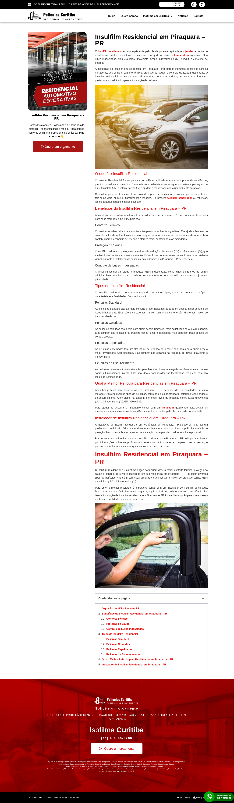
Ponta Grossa (112, 769)
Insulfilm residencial (110, 51)
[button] (203, 598)
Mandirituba (51, 769)
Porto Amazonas (138, 769)
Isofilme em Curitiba (156, 16)
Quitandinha (172, 769)
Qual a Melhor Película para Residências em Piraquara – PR (137, 659)
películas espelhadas (179, 198)
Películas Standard (117, 639)
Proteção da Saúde (117, 623)
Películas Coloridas (118, 644)
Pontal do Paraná (124, 769)
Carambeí (83, 766)
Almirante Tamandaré (70, 764)
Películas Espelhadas (119, 649)
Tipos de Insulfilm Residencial (120, 634)
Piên (90, 769)
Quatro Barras (162, 769)
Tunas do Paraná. (127, 771)
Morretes (67, 769)
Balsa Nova (99, 764)
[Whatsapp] (194, 4)
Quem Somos (129, 16)
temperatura (181, 55)
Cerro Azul (98, 766)
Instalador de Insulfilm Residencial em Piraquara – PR (134, 664)
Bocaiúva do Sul (117, 764)
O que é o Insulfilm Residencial (120, 608)
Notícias (183, 16)
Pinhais (95, 769)
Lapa (165, 766)
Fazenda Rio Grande (126, 766)
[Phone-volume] (202, 4)
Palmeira (75, 769)
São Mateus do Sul (112, 771)
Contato (198, 16)
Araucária (90, 764)
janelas (189, 51)
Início (111, 16)
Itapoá (160, 766)
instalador (168, 407)
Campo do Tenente (150, 764)
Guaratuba (145, 766)
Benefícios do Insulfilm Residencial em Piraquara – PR (134, 613)
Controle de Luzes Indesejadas (125, 629)
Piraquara (102, 769)
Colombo (106, 766)
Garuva (137, 766)
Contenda (113, 766)
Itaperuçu (153, 766)
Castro (90, 766)
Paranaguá (83, 769)
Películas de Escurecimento (123, 654)
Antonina (82, 764)
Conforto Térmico (117, 618)
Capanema (75, 766)
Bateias (107, 764)
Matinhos (60, 769)
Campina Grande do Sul (133, 764)
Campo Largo (163, 764)
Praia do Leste (150, 769)
